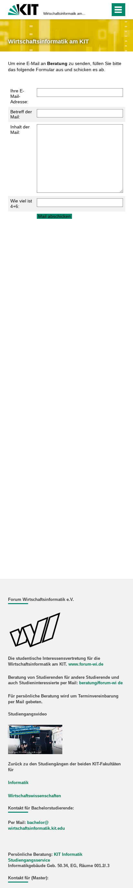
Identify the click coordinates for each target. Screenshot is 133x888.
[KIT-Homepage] (23, 9)
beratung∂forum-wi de (101, 683)
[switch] (104, 9)
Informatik (18, 783)
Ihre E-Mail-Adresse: (19, 96)
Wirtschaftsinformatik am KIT (64, 13)
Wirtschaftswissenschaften (34, 796)
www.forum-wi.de (85, 664)
